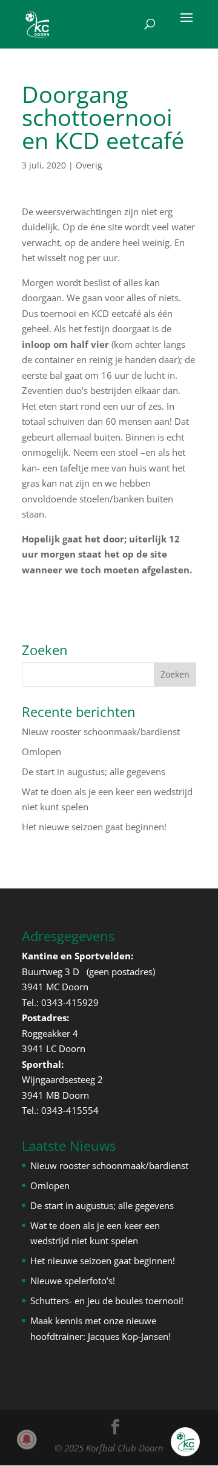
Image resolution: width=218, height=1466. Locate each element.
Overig (89, 165)
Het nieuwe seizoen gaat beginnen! (94, 827)
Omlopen (41, 751)
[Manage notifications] (26, 1439)
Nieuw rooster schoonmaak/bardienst (101, 731)
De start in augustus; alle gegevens (93, 771)
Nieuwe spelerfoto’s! (72, 1280)
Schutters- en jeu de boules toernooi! (106, 1300)
